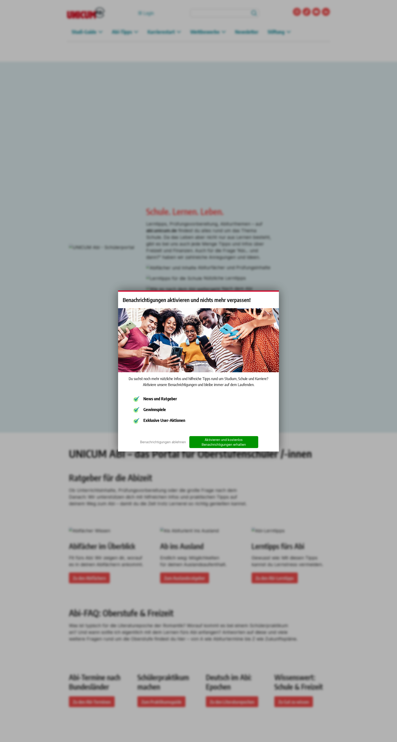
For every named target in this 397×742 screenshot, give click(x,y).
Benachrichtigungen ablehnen (163, 442)
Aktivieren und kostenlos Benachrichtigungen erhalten (224, 442)
